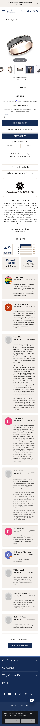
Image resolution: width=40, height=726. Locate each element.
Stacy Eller (17, 337)
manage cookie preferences (21, 715)
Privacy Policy (25, 706)
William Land (18, 570)
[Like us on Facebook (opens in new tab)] (4, 694)
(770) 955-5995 (20, 79)
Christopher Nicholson (22, 552)
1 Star (17, 253)
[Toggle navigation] (3, 11)
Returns (29, 146)
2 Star (17, 251)
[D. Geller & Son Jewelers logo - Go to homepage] (11, 11)
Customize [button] (20, 136)
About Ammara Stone (20, 173)
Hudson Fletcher (19, 617)
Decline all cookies (12, 721)
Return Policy (15, 706)
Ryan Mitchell (18, 418)
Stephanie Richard (20, 304)
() (34, 245)
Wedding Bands (20, 231)
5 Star (17, 245)
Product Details (20, 167)
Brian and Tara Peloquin (22, 593)
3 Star (17, 249)
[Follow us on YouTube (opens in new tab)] (10, 694)
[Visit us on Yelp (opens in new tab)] (20, 694)
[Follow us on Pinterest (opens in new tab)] (31, 694)
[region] (20, 45)
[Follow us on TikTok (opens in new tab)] (15, 694)
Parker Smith (18, 529)
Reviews (20, 239)
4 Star (17, 247)
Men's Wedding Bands (10, 20)
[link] (22, 11)
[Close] (37, 3)
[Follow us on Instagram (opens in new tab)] (26, 694)
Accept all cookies (27, 721)
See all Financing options (20, 105)
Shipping (11, 146)
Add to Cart (20, 123)
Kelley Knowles (19, 277)
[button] (31, 11)
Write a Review (20, 646)
